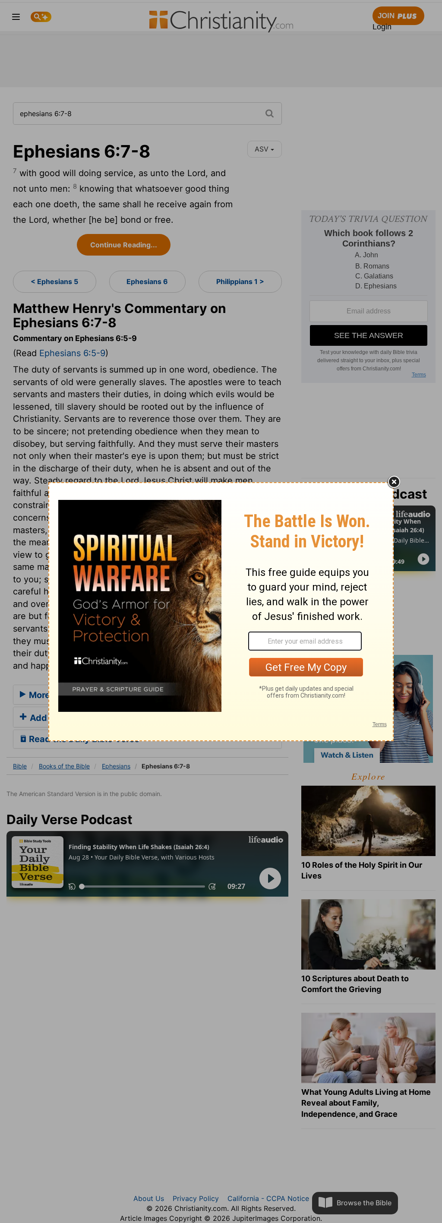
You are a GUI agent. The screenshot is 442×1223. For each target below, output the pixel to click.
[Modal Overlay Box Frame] (221, 611)
